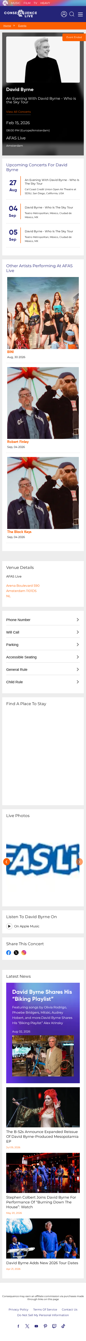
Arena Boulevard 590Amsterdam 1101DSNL (23, 591)
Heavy (45, 3)
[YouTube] (41, 1326)
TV (35, 3)
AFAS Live (16, 138)
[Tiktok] (68, 1326)
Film (27, 3)
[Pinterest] (50, 1326)
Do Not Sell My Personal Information (43, 1315)
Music (15, 3)
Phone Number (18, 620)
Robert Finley (18, 442)
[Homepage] (22, 14)
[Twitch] (59, 1326)
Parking (12, 645)
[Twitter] (32, 1326)
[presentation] (6, 861)
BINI (10, 352)
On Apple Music (26, 926)
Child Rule (14, 682)
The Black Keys (19, 532)
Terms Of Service (45, 1309)
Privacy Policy (18, 1309)
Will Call (12, 632)
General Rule (16, 670)
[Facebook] (23, 1326)
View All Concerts (18, 112)
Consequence (5, 3)
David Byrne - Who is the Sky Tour (49, 207)
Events (22, 25)
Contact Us (69, 1309)
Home (7, 25)
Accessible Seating (21, 657)
